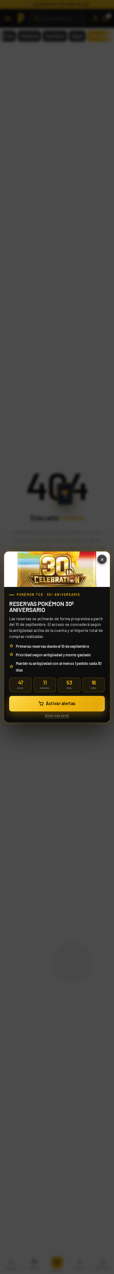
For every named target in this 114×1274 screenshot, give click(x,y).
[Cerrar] (102, 559)
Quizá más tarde (57, 715)
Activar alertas (61, 703)
